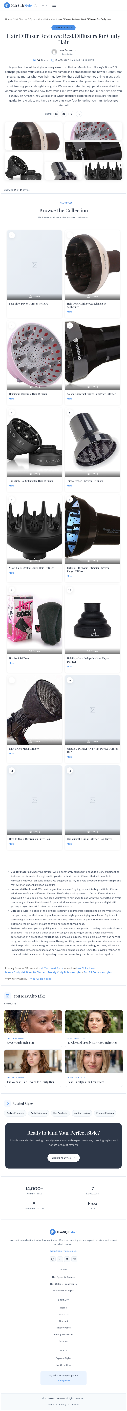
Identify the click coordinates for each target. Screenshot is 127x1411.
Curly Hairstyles (46, 19)
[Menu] (54, 5)
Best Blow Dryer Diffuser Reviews (28, 303)
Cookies (75, 1404)
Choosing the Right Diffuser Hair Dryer (89, 839)
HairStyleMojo (57, 1398)
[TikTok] (60, 1259)
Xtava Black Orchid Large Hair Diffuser (31, 567)
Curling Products (15, 1113)
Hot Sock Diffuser (19, 658)
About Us (64, 1314)
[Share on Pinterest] (56, 114)
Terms (51, 1404)
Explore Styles (63, 1358)
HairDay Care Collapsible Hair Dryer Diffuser (88, 660)
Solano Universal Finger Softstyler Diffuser (91, 394)
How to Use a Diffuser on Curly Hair (29, 839)
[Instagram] (53, 1259)
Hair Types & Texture (63, 1277)
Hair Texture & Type (25, 19)
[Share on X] (71, 114)
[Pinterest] (67, 1259)
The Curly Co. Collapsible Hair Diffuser (31, 480)
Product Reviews (105, 1113)
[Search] (35, 5)
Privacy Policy (63, 1327)
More (69, 311)
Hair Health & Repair (63, 1290)
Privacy (62, 1404)
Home (8, 19)
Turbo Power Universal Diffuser (85, 480)
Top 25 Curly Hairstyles (98, 972)
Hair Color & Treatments (63, 1283)
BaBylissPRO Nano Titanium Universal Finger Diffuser (88, 569)
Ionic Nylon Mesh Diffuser (24, 748)
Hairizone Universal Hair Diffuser (28, 394)
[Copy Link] (79, 114)
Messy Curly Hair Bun (18, 972)
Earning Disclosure (63, 1334)
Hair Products (60, 1113)
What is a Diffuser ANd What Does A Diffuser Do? (92, 750)
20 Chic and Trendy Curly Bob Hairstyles (57, 972)
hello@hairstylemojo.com (63, 1251)
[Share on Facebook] (64, 114)
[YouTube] (74, 1259)
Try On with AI (63, 1364)
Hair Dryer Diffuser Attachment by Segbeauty (86, 305)
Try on (36, 296)
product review (82, 1113)
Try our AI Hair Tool (39, 979)
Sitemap (63, 1341)
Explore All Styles (61, 1157)
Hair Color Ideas (86, 968)
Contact (63, 1321)
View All (8, 1003)
